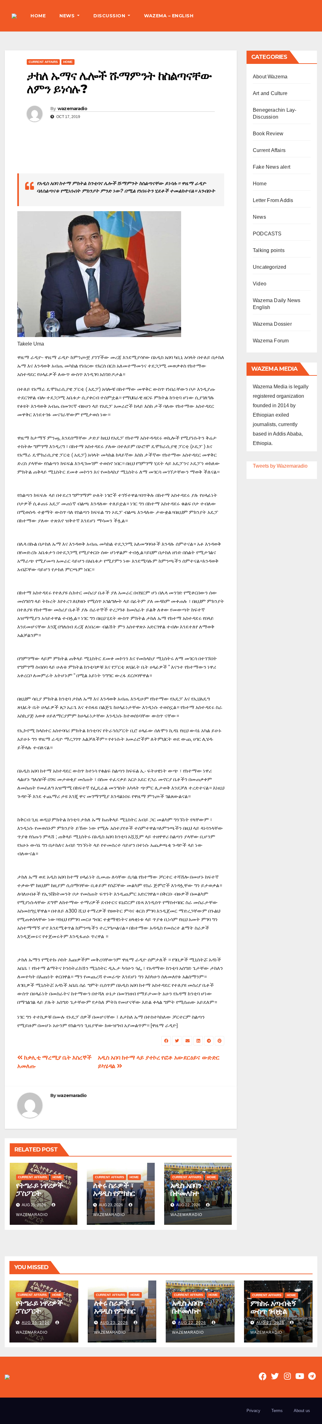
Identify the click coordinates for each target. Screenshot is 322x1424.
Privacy (253, 1410)
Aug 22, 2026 (192, 1322)
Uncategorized (269, 267)
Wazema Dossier (272, 324)
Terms (277, 1410)
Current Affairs (43, 62)
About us (302, 1410)
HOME (38, 16)
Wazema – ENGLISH (168, 16)
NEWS (67, 16)
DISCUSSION (110, 16)
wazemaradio (72, 108)
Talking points (269, 250)
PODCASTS (267, 233)
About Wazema (270, 76)
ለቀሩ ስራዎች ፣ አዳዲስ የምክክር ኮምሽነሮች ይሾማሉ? (114, 1197)
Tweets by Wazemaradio (280, 466)
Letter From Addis (273, 200)
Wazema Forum (271, 340)
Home (68, 62)
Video (259, 283)
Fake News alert (271, 167)
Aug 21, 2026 (270, 1322)
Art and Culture (270, 93)
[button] (312, 15)
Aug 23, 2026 (114, 1322)
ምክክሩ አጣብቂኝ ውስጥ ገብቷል (273, 1307)
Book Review (268, 133)
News (259, 217)
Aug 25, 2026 (36, 1322)
